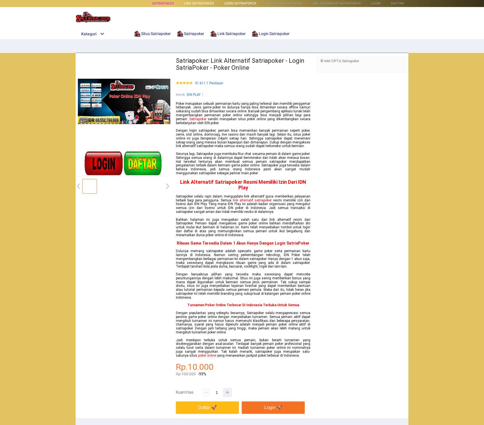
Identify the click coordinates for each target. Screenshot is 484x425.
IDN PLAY (194, 95)
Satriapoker (163, 3)
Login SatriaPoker (292, 243)
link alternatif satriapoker (252, 200)
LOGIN (376, 3)
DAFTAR (397, 3)
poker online (207, 355)
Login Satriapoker (240, 3)
